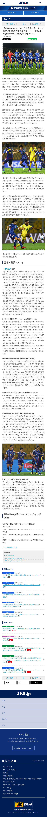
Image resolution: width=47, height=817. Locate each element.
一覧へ (23, 24)
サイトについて (7, 767)
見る (3, 707)
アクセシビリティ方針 (9, 770)
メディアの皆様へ (8, 791)
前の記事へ (11, 24)
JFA (3, 725)
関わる (4, 719)
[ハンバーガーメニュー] (4, 2)
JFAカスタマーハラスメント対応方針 (13, 785)
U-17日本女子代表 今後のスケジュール (14, 558)
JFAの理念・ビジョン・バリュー (23, 748)
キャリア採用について (9, 794)
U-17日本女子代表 (9, 555)
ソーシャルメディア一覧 (38, 760)
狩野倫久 (8, 269)
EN (40, 3)
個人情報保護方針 (8, 776)
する (3, 713)
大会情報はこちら (11, 547)
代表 (3, 700)
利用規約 (5, 773)
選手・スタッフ (35, 12)
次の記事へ (36, 24)
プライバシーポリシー (9, 782)
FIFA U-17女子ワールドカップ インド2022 (15, 561)
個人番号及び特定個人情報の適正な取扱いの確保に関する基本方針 (22, 779)
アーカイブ (6, 788)
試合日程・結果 (12, 12)
